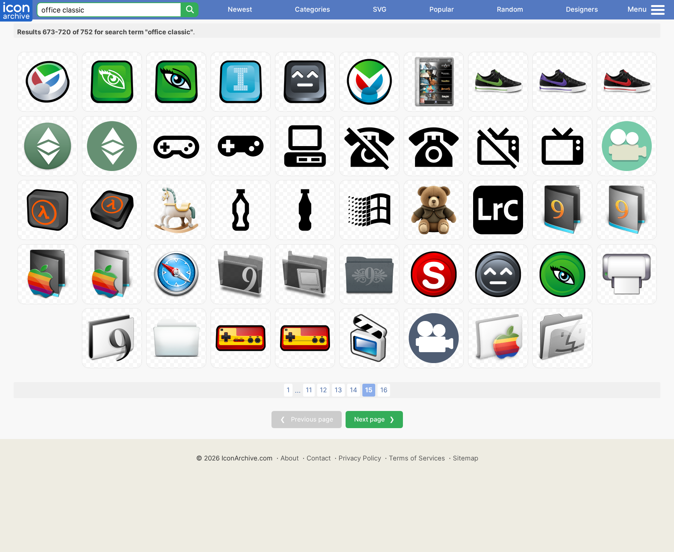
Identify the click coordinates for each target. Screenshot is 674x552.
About (289, 458)
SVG (380, 9)
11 (309, 390)
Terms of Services (417, 458)
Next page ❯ (374, 419)
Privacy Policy (360, 458)
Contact (319, 458)
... (298, 390)
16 (383, 390)
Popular (441, 9)
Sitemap (465, 458)
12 (323, 390)
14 (353, 390)
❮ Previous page (306, 419)
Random (510, 9)
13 (338, 390)
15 (368, 390)
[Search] (190, 9)
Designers (582, 9)
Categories (312, 9)
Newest (240, 9)
